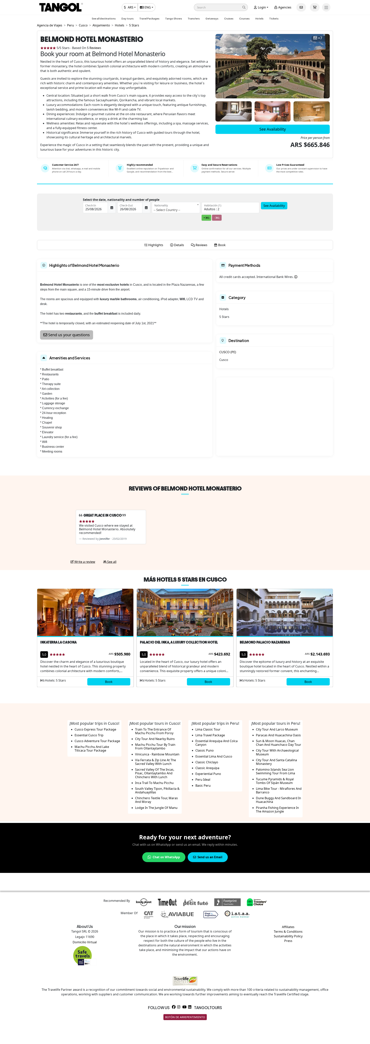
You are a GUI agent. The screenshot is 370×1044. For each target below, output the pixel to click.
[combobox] (176, 207)
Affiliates (288, 927)
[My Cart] (315, 7)
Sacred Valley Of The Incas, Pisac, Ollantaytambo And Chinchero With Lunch (154, 773)
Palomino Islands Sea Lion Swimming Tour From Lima (275, 771)
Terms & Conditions (288, 931)
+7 (320, 38)
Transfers (194, 18)
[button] (221, 7)
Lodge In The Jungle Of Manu (156, 808)
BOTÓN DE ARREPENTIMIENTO (185, 1017)
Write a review (84, 562)
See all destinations (104, 18)
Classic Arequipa (207, 768)
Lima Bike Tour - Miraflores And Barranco (279, 790)
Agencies (284, 7)
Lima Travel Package (210, 735)
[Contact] (301, 7)
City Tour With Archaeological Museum (277, 752)
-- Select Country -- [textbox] (167, 210)
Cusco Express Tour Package (95, 729)
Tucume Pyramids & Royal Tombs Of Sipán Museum (275, 781)
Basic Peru (203, 785)
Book (109, 682)
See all (111, 562)
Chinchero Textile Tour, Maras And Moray (156, 800)
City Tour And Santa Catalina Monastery (276, 762)
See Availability (272, 129)
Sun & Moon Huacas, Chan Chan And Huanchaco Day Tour (278, 743)
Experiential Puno (208, 774)
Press (288, 941)
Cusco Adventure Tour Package (97, 741)
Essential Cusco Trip (89, 735)
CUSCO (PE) (227, 352)
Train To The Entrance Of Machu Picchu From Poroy (154, 731)
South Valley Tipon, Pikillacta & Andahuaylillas (157, 790)
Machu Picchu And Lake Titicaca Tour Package (92, 749)
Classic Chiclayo (206, 762)
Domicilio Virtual (85, 942)
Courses (244, 18)
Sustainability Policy (288, 936)
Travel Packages (149, 18)
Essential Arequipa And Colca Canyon (216, 743)
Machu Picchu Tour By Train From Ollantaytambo (155, 746)
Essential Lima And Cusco (213, 756)
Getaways (211, 18)
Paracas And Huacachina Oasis (278, 735)
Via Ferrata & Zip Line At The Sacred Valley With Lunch (155, 762)
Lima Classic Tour (207, 729)
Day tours (127, 18)
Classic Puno (204, 750)
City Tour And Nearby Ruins (155, 739)
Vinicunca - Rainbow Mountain (157, 754)
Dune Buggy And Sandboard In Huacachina (278, 800)
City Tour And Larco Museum (277, 729)
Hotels (259, 18)
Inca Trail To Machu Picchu (154, 783)
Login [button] (261, 7)
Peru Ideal (202, 779)
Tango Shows (173, 18)
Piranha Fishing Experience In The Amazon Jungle (277, 809)
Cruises (228, 18)
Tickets (273, 18)
